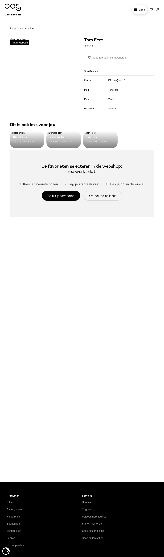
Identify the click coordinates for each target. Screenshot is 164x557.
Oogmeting (88, 509)
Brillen (10, 502)
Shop (13, 28)
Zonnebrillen (14, 531)
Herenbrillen (27, 28)
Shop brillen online (92, 538)
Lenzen (11, 538)
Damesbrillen (57, 137)
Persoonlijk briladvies (94, 516)
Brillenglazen (14, 509)
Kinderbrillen (14, 516)
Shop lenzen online (93, 531)
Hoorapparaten (15, 545)
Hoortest (87, 502)
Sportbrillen (13, 523)
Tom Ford (93, 40)
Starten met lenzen (92, 523)
